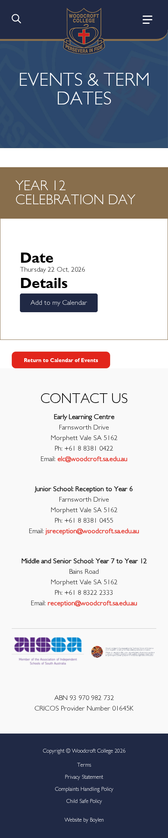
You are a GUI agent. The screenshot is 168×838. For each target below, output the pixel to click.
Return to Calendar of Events (61, 360)
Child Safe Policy (84, 801)
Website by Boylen (84, 820)
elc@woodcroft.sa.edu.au (92, 459)
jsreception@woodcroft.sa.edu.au (92, 531)
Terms (84, 765)
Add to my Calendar (58, 302)
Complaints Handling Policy (84, 789)
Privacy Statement (84, 777)
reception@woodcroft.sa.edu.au (92, 603)
